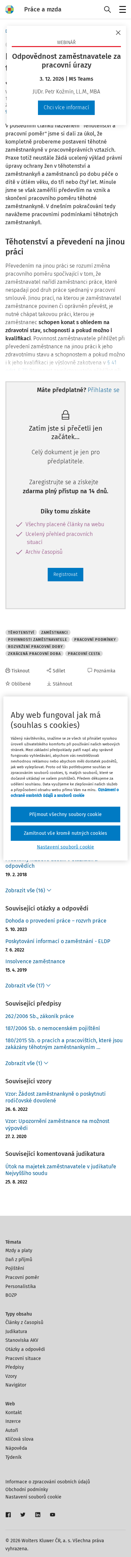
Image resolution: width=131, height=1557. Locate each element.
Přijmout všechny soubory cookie (65, 814)
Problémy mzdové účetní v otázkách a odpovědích (51, 862)
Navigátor (15, 1385)
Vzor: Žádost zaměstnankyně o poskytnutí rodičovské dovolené (55, 1097)
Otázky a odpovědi (25, 1349)
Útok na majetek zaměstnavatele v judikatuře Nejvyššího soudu (60, 1170)
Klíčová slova (19, 1439)
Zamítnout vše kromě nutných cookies (65, 833)
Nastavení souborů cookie (33, 1497)
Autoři (11, 1430)
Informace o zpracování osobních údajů (47, 1482)
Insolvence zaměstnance (35, 961)
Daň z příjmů (18, 1259)
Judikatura (16, 1331)
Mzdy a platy (18, 1250)
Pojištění (14, 1268)
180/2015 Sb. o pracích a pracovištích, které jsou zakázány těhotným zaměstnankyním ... (64, 1044)
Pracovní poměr (22, 1277)
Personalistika (20, 1286)
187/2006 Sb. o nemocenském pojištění (52, 1028)
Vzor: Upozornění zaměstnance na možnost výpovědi (57, 1124)
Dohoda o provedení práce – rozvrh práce (55, 921)
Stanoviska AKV (21, 1340)
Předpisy (14, 1367)
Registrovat (65, 574)
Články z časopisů (24, 1322)
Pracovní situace (23, 1358)
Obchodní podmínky (26, 1489)
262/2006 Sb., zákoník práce (39, 1016)
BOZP (11, 1295)
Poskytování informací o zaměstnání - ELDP (57, 941)
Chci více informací (66, 107)
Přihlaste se (104, 390)
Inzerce (13, 1421)
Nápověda (16, 1448)
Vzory (11, 1376)
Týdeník (13, 1457)
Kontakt (13, 1412)
